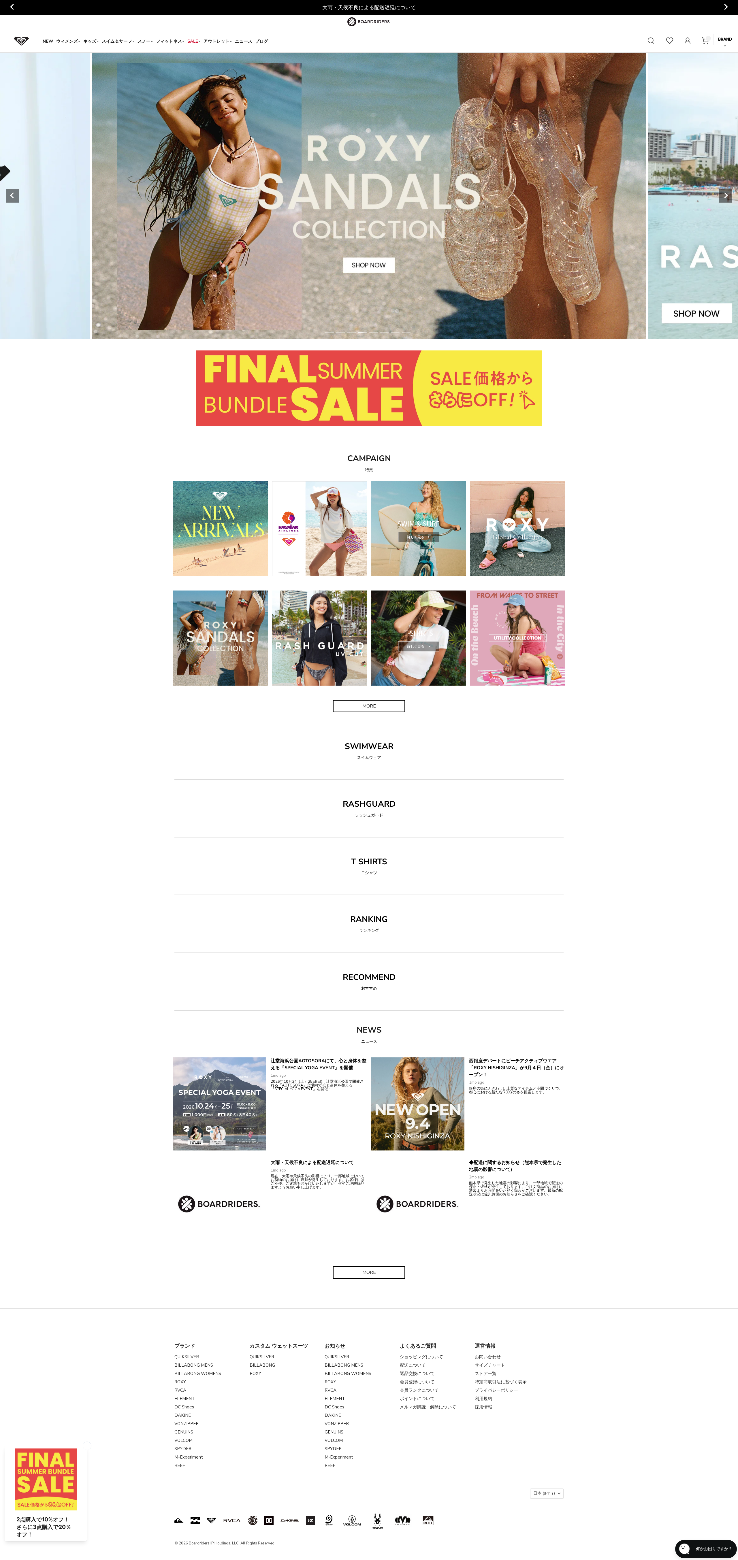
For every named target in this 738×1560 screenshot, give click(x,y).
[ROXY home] (21, 41)
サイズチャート (490, 1365)
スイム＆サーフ (117, 41)
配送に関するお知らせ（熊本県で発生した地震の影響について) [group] (369, 7)
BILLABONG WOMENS (197, 1373)
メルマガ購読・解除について (428, 1407)
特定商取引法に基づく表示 (501, 1382)
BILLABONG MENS (193, 1365)
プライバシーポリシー (496, 1390)
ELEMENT (184, 1398)
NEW (48, 41)
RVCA (180, 1390)
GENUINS (183, 1432)
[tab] (329, 332)
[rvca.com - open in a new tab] (232, 1520)
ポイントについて (417, 1398)
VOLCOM (183, 1440)
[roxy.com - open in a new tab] (211, 1520)
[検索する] (651, 41)
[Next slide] (725, 7)
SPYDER (182, 1449)
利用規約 (483, 1398)
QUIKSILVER (186, 1357)
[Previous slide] (12, 7)
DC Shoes (184, 1407)
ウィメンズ (67, 41)
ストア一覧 (485, 1373)
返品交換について (417, 1373)
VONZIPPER (186, 1424)
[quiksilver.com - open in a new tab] (179, 1520)
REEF (179, 1465)
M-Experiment (188, 1457)
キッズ (89, 41)
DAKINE (182, 1415)
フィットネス (169, 41)
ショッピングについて (421, 1357)
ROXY (180, 1382)
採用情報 (483, 1407)
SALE (192, 41)
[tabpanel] (369, 196)
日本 (544, 1493)
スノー (144, 41)
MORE (369, 706)
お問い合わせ (488, 1357)
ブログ (261, 41)
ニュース (243, 41)
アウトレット (216, 41)
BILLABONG (262, 1365)
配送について (413, 1365)
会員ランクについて (419, 1390)
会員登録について (417, 1382)
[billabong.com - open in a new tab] (195, 1520)
